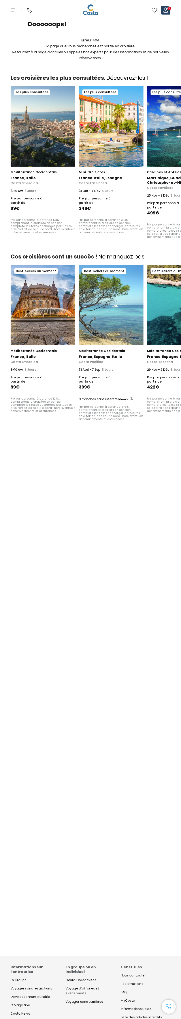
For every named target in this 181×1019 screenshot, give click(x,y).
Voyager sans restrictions (31, 988)
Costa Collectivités (81, 980)
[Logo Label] (90, 10)
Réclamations (132, 984)
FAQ (124, 992)
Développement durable (30, 997)
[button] (154, 10)
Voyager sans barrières (84, 1001)
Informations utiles (136, 1009)
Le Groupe (19, 980)
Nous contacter (133, 975)
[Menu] (13, 10)
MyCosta (128, 1000)
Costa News (20, 1013)
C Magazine (20, 1005)
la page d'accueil (48, 52)
